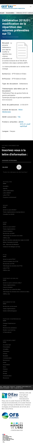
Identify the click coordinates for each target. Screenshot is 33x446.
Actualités (7, 181)
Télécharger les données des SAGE (12, 235)
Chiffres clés (6, 238)
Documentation (10, 13)
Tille (19, 117)
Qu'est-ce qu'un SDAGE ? (9, 210)
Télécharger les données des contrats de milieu (16, 291)
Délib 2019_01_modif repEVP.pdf (25, 124)
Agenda (5, 188)
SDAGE (5, 205)
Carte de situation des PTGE (10, 261)
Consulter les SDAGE (8, 214)
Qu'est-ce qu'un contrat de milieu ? (12, 283)
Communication (7, 358)
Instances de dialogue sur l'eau (11, 246)
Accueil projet (7, 344)
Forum (4, 325)
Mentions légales (9, 386)
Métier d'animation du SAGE (10, 242)
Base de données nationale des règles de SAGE (16, 240)
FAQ (1, 386)
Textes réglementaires (9, 229)
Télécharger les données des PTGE (12, 266)
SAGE (5, 222)
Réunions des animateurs (10, 327)
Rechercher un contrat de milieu (12, 289)
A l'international (7, 332)
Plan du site (19, 387)
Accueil (2, 13)
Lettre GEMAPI (7, 193)
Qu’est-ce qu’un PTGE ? (9, 259)
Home (4, 362)
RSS (12, 387)
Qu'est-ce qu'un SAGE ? (9, 226)
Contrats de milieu (10, 278)
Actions (5, 353)
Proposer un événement (9, 197)
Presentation (6, 364)
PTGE (5, 254)
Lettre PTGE (6, 195)
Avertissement (5, 387)
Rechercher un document (10, 306)
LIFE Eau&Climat (9, 340)
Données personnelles (23, 386)
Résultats (5, 356)
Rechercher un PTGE (8, 263)
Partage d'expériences (12, 319)
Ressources (6, 360)
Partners (5, 369)
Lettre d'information (8, 190)
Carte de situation (8, 231)
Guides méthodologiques (10, 311)
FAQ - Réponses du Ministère (11, 244)
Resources (6, 378)
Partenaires (6, 351)
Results (5, 373)
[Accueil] (13, 7)
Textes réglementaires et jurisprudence (14, 212)
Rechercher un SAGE (8, 233)
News (4, 367)
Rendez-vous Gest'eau (9, 330)
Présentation (6, 347)
